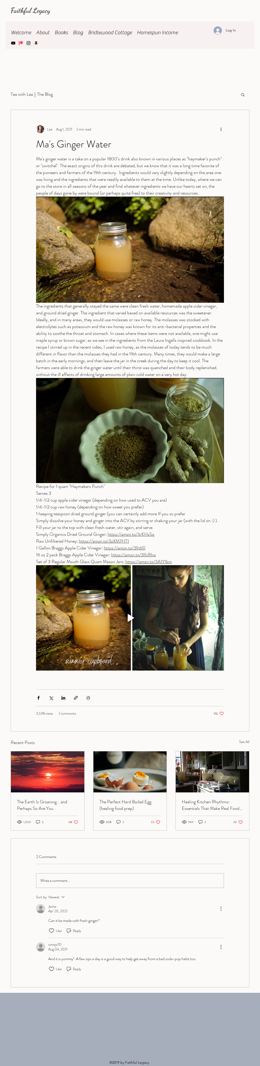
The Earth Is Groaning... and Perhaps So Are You (42, 805)
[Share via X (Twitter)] (50, 697)
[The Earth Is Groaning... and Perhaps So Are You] (47, 771)
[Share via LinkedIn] (63, 697)
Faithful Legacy (31, 10)
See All (244, 741)
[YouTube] (13, 43)
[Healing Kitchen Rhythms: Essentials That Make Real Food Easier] (212, 771)
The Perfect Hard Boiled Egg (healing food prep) (125, 805)
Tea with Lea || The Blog (32, 94)
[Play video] (130, 618)
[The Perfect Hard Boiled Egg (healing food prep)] (130, 771)
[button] (242, 94)
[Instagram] (28, 43)
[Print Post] (88, 697)
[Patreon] (20, 43)
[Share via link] (75, 697)
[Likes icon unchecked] (51, 931)
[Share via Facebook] (38, 697)
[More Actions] (221, 909)
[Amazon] (36, 43)
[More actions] (221, 129)
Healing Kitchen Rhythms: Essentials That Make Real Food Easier (210, 805)
